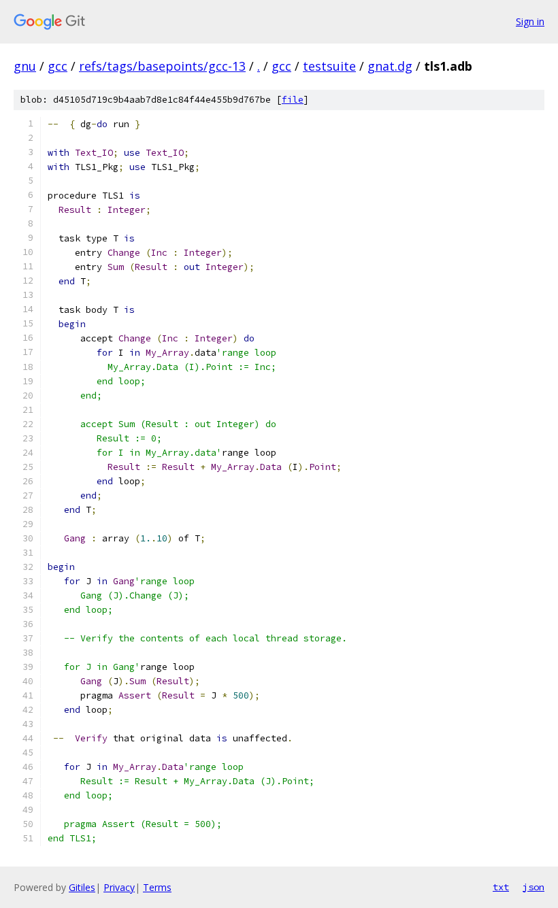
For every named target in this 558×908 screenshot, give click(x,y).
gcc (57, 66)
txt (501, 887)
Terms (157, 887)
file (292, 99)
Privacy (119, 887)
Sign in (530, 21)
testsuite (329, 66)
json (533, 887)
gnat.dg (389, 66)
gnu (25, 66)
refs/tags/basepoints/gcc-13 (162, 66)
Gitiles (82, 887)
